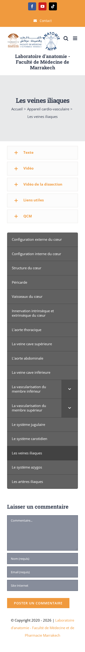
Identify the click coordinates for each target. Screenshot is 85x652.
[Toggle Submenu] (69, 389)
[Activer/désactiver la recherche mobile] (66, 38)
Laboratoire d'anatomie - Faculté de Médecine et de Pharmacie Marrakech (42, 628)
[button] (42, 152)
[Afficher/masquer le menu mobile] (75, 38)
